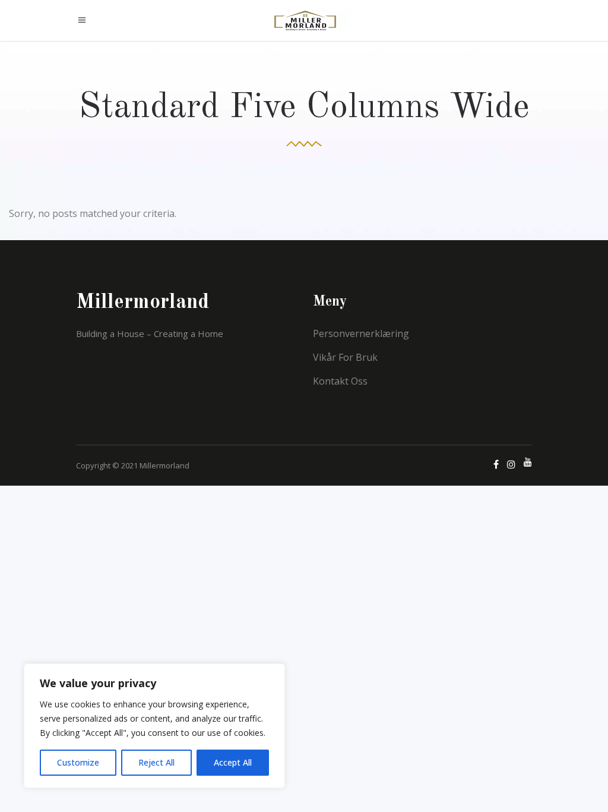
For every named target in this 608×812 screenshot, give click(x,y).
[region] (154, 725)
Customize (78, 762)
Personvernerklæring (361, 333)
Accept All (233, 762)
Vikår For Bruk (345, 357)
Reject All (156, 762)
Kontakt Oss (340, 381)
